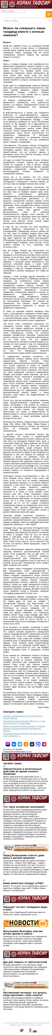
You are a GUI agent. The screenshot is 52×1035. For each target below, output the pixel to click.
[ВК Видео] (44, 744)
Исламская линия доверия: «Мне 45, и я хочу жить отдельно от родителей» (24, 722)
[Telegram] (20, 744)
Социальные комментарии (17, 751)
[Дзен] (32, 744)
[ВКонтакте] (14, 744)
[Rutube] (8, 744)
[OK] (26, 744)
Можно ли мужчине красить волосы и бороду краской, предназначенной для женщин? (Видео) (24, 728)
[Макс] (38, 744)
